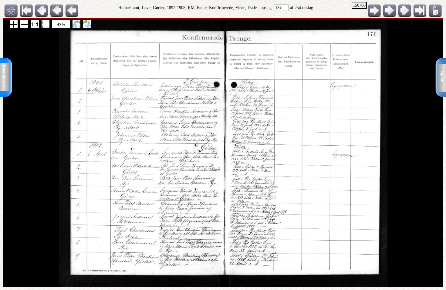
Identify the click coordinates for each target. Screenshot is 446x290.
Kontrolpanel (4, 76)
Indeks (441, 77)
